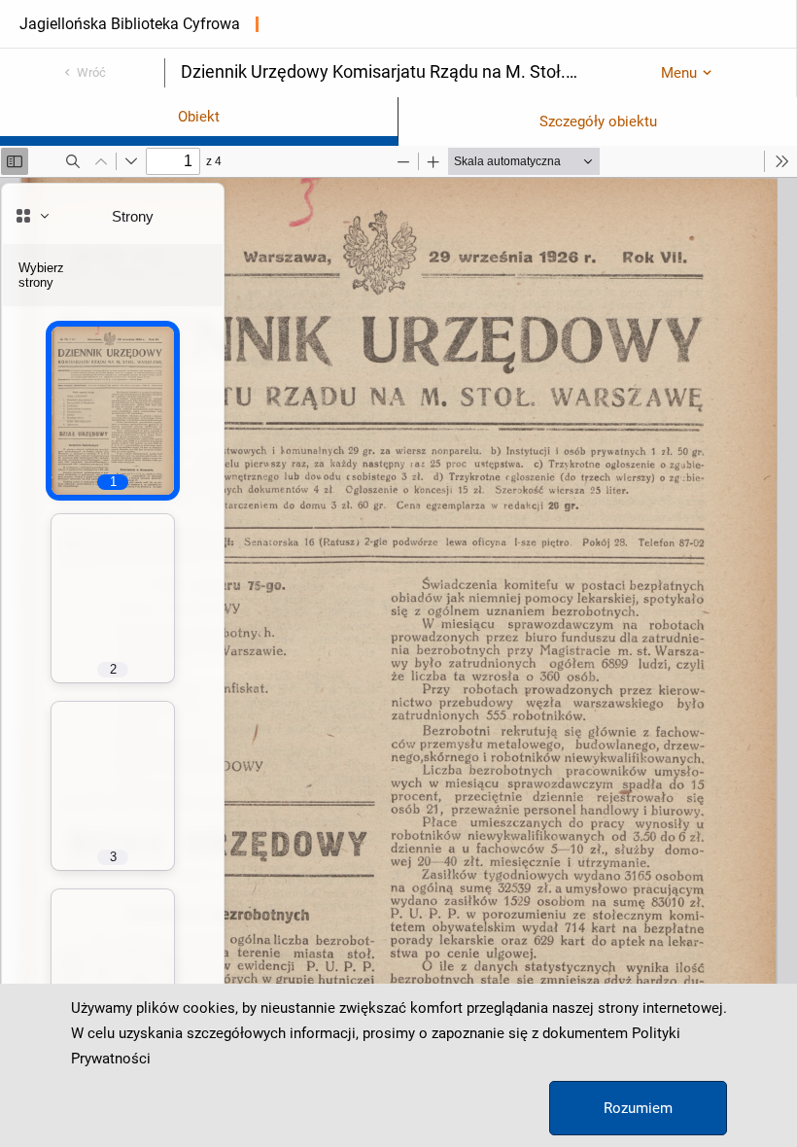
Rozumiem (638, 1108)
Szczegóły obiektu (598, 121)
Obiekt (199, 116)
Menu (679, 73)
